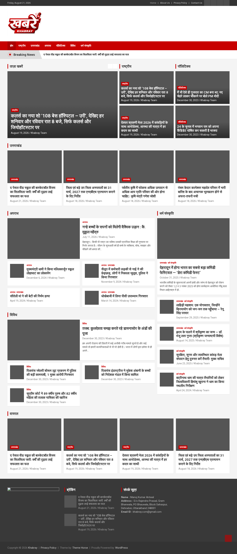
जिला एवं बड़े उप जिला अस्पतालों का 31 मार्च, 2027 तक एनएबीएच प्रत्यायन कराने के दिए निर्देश (90, 192)
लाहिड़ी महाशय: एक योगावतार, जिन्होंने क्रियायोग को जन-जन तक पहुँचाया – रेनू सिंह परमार (200, 309)
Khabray (32, 547)
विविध (72, 45)
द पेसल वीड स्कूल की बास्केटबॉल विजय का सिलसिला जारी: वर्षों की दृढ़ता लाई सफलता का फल (86, 54)
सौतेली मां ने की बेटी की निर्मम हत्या (30, 296)
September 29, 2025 (187, 317)
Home (153, 3)
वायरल (14, 414)
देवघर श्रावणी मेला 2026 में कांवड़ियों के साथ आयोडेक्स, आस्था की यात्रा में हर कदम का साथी (144, 127)
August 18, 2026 (75, 201)
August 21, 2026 (19, 201)
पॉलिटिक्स (60, 45)
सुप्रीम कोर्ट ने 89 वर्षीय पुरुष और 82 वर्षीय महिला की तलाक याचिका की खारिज (52, 396)
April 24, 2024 (183, 390)
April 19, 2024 (17, 300)
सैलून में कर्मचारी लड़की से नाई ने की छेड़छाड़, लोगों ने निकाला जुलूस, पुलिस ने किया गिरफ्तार (124, 273)
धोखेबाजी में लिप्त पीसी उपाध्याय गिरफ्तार (124, 296)
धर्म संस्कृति (86, 45)
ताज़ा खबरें (16, 66)
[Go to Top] (228, 538)
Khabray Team (39, 133)
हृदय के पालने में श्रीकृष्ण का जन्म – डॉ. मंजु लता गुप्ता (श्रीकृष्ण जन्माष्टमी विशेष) (199, 334)
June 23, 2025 (184, 363)
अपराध (48, 45)
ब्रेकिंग (71, 490)
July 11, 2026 (89, 237)
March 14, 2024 (109, 300)
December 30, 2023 (187, 100)
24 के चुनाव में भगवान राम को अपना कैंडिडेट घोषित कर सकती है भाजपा (198, 129)
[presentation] (110, 66)
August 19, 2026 (20, 133)
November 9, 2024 (111, 281)
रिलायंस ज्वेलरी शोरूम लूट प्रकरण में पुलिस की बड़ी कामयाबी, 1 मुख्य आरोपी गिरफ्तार (51, 373)
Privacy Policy (180, 3)
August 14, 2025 (185, 340)
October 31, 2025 (169, 277)
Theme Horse (80, 547)
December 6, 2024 (36, 277)
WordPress (121, 547)
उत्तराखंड (35, 45)
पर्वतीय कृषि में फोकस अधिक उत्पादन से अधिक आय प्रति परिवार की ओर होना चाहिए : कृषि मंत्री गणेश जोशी (145, 192)
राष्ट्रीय (22, 45)
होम (11, 45)
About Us (165, 3)
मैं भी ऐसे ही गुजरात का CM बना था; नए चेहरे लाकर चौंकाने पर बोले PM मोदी (200, 94)
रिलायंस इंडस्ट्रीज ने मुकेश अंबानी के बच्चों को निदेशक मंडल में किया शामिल (125, 373)
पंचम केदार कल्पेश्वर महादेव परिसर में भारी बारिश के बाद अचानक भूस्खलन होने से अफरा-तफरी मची (202, 192)
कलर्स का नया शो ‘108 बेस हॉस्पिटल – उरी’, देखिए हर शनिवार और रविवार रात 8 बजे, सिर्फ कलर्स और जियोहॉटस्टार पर (57, 121)
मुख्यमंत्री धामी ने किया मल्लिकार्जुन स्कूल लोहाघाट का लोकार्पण (50, 271)
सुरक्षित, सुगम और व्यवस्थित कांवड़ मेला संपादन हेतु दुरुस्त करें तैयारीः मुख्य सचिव (200, 357)
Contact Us (196, 3)
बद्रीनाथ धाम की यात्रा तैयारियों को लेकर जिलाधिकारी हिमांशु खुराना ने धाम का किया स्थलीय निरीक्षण (200, 382)
